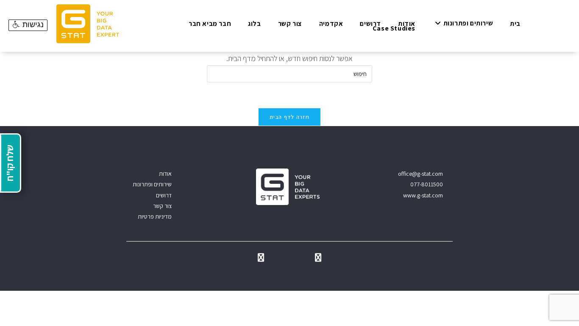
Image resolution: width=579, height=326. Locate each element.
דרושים (164, 195)
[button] (27, 25)
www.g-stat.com (423, 195)
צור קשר (162, 206)
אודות (165, 173)
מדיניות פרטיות (155, 216)
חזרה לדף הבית (289, 117)
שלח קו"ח (10, 163)
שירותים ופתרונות (152, 184)
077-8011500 (426, 184)
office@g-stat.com (420, 173)
